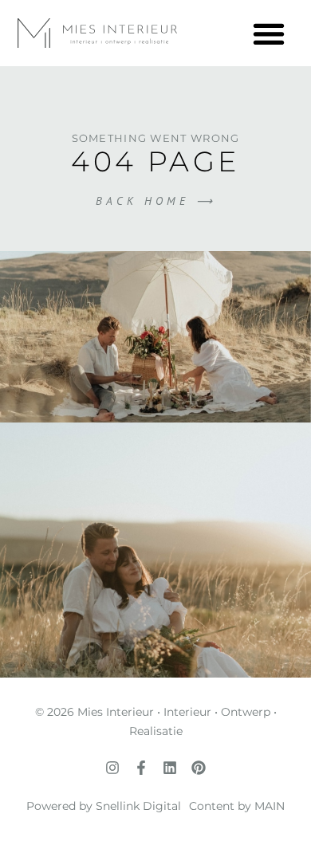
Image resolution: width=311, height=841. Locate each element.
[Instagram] (112, 767)
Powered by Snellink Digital (103, 806)
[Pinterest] (198, 767)
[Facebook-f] (141, 767)
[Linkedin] (170, 767)
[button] (268, 33)
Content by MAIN (237, 806)
